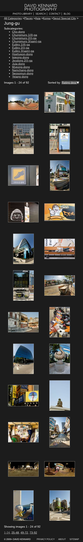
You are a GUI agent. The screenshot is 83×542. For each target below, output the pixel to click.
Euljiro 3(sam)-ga (23, 50)
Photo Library (22, 13)
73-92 (33, 532)
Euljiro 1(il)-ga (21, 44)
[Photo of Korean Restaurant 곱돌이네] (60, 213)
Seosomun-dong (22, 73)
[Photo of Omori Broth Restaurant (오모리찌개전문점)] (23, 396)
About (62, 539)
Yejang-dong (20, 76)
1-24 (7, 532)
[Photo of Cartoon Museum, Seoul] (60, 103)
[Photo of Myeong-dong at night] (23, 469)
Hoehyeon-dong (22, 54)
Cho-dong (18, 31)
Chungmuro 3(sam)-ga (26, 41)
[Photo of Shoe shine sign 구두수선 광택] (23, 176)
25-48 (15, 532)
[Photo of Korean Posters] (23, 433)
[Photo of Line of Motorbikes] (60, 323)
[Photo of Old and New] (23, 323)
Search (40, 13)
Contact (54, 13)
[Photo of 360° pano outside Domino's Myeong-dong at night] (60, 469)
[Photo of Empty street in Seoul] (60, 433)
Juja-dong (18, 63)
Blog (67, 13)
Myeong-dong (21, 67)
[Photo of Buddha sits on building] (60, 396)
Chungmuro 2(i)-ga (24, 38)
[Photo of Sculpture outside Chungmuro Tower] (60, 359)
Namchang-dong (22, 70)
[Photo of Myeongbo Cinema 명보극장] (60, 506)
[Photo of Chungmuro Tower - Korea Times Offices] (23, 249)
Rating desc (69, 82)
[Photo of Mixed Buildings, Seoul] (23, 139)
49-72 (24, 532)
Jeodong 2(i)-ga (22, 60)
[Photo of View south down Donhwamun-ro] (60, 286)
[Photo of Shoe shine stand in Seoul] (60, 139)
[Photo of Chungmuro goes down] (23, 103)
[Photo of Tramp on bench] (60, 249)
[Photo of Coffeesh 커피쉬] (23, 286)
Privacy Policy (46, 539)
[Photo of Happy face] (23, 213)
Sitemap (74, 539)
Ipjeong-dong (20, 57)
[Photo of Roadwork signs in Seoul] (60, 176)
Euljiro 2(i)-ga (20, 47)
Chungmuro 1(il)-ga (24, 34)
